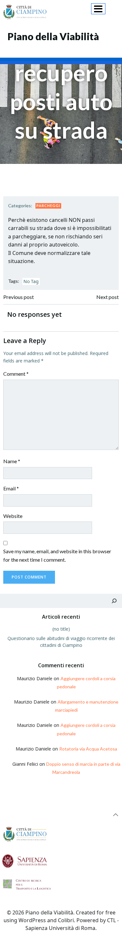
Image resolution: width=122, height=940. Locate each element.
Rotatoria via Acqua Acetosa (88, 748)
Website (12, 516)
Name (11, 461)
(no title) (61, 629)
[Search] (114, 601)
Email (11, 488)
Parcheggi (48, 205)
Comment (16, 374)
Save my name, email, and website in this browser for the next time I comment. (57, 555)
